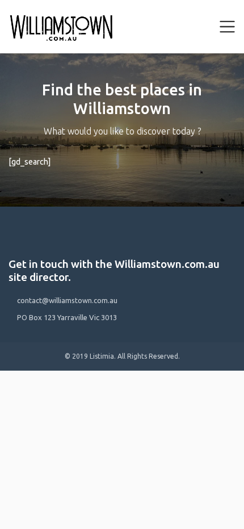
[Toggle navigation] (227, 27)
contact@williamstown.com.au (67, 300)
